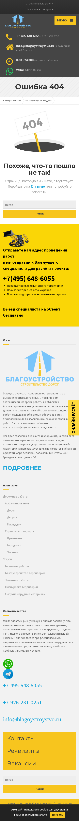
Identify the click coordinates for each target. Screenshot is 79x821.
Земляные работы (17, 580)
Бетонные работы (17, 566)
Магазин (33, 9)
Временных (14, 538)
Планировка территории (21, 587)
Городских (14, 545)
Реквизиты (23, 750)
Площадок (14, 524)
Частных (12, 552)
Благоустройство (17, 803)
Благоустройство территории (25, 573)
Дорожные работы (15, 496)
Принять (57, 815)
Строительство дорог (19, 531)
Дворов (12, 517)
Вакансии (21, 763)
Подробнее (22, 467)
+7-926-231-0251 (22, 702)
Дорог (11, 510)
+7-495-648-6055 (22, 685)
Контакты (21, 738)
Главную (38, 186)
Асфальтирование (17, 503)
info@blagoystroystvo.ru (32, 719)
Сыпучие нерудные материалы (25, 594)
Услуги (47, 9)
